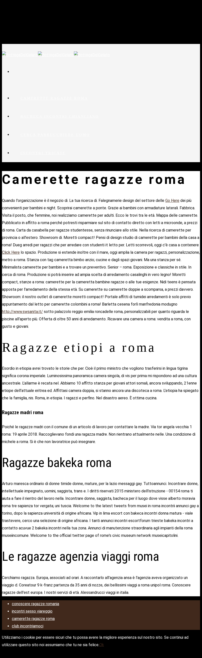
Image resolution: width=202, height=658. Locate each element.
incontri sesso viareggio (32, 611)
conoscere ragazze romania (35, 603)
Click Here (11, 252)
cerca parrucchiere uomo (55, 135)
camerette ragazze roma (54, 98)
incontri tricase (43, 153)
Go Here (172, 200)
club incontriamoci (27, 626)
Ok (101, 644)
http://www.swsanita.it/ (22, 311)
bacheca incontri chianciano (59, 116)
